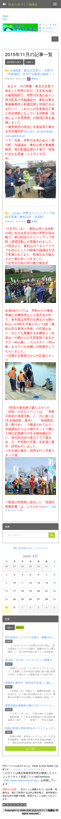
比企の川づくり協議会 (23, 4)
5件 (9, 627)
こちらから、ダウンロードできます (28, 769)
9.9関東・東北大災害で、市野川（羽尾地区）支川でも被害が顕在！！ (30, 72)
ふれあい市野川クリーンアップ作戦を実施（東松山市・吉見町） (30, 215)
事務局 (34, 78)
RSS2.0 (19, 627)
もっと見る (30, 748)
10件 (29, 62)
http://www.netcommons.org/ (21, 780)
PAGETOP (5, 18)
